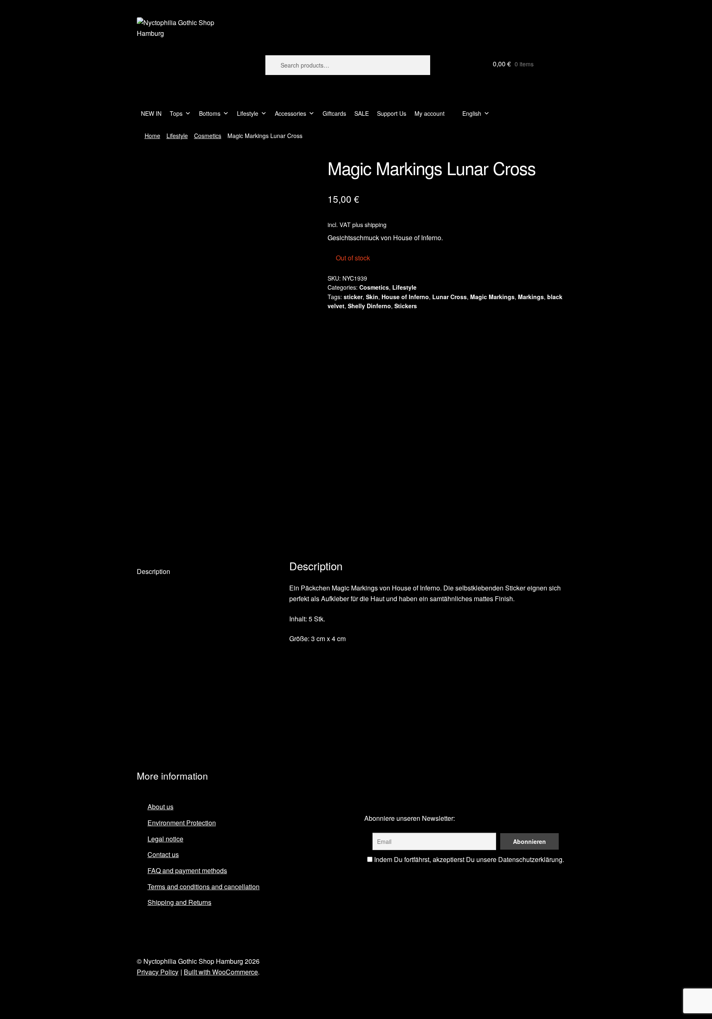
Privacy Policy (157, 972)
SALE (361, 113)
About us (160, 806)
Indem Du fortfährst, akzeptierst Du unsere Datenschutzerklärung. (468, 859)
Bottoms (209, 113)
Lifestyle (247, 113)
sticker (353, 297)
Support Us (391, 113)
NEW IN (151, 113)
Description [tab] (153, 571)
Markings (531, 297)
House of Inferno (405, 297)
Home (152, 135)
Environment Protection (182, 822)
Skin (372, 297)
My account (430, 113)
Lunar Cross (449, 297)
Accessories (290, 113)
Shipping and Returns (179, 902)
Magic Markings (492, 297)
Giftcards (334, 113)
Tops (176, 113)
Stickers (405, 306)
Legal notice (165, 838)
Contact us (163, 854)
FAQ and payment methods (187, 870)
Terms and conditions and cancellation (204, 886)
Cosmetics (207, 135)
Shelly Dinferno (369, 306)
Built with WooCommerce (221, 972)
